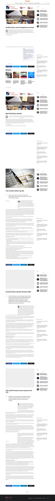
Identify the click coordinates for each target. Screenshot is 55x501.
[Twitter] (46, 3)
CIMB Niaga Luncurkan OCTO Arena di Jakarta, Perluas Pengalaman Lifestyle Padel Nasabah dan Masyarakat (44, 26)
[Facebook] (44, 3)
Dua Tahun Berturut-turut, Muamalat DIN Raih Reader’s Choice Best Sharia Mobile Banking (28, 52)
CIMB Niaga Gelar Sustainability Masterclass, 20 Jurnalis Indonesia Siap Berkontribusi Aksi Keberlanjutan (28, 55)
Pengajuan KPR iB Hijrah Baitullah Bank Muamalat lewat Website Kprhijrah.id (8, 81)
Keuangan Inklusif (10, 63)
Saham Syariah (21, 360)
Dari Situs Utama (39, 218)
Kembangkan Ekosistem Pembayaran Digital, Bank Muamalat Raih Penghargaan (28, 58)
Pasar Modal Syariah (10, 360)
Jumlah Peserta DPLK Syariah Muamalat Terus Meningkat (44, 22)
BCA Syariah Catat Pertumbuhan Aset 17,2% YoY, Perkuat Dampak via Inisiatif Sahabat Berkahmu (42, 71)
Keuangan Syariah (7, 79)
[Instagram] (47, 3)
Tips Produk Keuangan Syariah (27, 360)
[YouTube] (48, 3)
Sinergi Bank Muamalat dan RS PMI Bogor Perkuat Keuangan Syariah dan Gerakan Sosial (44, 19)
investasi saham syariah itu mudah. (18, 195)
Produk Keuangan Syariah (15, 360)
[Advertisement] (20, 41)
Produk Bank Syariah (10, 130)
